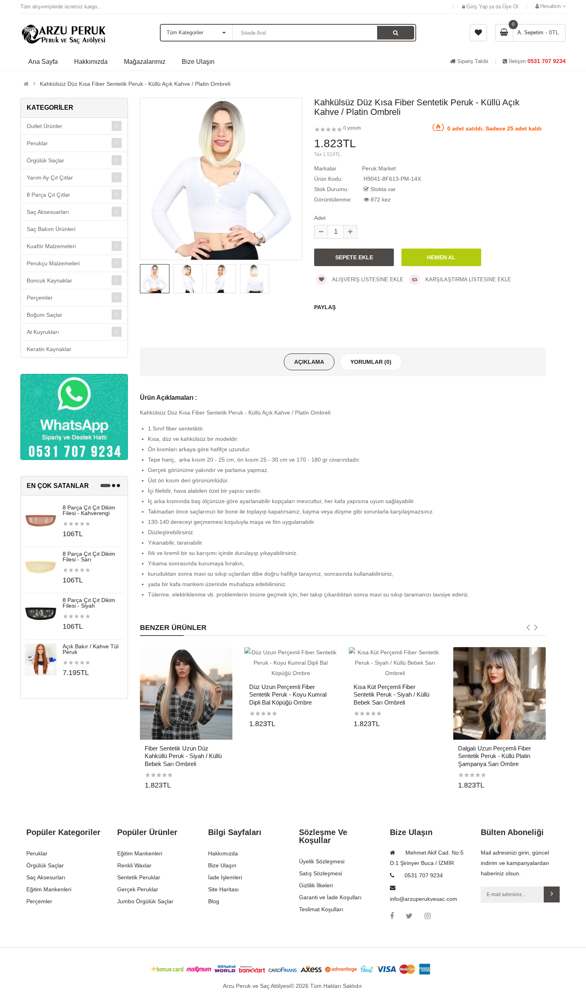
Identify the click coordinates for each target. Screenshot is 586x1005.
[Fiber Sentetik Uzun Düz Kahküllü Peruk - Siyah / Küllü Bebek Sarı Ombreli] (186, 693)
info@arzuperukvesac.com (423, 899)
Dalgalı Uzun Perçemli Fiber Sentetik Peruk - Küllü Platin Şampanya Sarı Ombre (494, 756)
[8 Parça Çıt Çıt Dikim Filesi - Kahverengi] (41, 520)
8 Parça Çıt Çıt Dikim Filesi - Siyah (89, 603)
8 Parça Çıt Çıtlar (48, 195)
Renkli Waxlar (134, 865)
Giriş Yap (477, 7)
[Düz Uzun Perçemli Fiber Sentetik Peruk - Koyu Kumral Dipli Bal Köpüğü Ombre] (290, 662)
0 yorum (352, 128)
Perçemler (40, 297)
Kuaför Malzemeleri (51, 246)
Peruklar (37, 143)
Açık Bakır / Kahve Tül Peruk (90, 649)
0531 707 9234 (546, 61)
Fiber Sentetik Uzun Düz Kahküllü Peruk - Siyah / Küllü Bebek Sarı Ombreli (183, 756)
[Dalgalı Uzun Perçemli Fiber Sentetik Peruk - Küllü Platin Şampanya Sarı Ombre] (499, 693)
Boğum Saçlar (44, 315)
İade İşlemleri (225, 877)
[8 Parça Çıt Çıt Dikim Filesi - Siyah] (41, 613)
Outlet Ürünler (44, 126)
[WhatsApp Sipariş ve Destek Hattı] (74, 417)
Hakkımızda (223, 853)
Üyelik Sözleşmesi (321, 861)
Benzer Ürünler (173, 628)
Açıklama (309, 362)
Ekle (552, 894)
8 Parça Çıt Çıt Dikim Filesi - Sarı (89, 557)
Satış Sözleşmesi (320, 873)
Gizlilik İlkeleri (316, 885)
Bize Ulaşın (222, 865)
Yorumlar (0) (370, 362)
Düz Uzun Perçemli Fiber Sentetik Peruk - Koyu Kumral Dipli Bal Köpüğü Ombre (287, 694)
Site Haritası (223, 889)
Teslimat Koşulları (321, 909)
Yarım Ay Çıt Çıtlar (50, 177)
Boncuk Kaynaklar (49, 280)
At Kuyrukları (43, 332)
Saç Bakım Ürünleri (51, 229)
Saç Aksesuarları (48, 212)
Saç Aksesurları (45, 877)
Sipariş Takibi (472, 61)
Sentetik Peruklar (138, 877)
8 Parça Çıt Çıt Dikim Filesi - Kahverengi (89, 510)
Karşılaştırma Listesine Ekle (467, 279)
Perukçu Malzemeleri (53, 263)
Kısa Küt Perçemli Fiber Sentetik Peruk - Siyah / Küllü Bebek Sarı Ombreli (391, 694)
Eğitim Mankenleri (48, 889)
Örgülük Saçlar (45, 160)
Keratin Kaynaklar (49, 349)
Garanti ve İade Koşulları (330, 897)
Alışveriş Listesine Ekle (367, 279)
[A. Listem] (478, 32)
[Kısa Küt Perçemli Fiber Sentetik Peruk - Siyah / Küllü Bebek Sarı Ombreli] (395, 662)
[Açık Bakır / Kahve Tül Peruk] (41, 659)
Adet (320, 218)
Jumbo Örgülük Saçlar (145, 901)
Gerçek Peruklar (137, 889)
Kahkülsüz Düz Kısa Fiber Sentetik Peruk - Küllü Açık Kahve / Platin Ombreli (135, 84)
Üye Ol (510, 7)
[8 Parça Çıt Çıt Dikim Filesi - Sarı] (41, 566)
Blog (213, 901)
